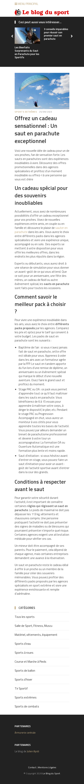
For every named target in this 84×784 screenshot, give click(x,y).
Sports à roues (24, 652)
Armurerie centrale (25, 733)
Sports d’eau (23, 643)
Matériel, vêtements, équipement (36, 634)
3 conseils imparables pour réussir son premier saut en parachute (56, 34)
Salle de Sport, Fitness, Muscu (33, 625)
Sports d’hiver (23, 679)
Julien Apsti (33, 751)
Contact (32, 767)
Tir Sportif (21, 688)
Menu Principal (27, 4)
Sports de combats (27, 706)
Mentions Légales (47, 767)
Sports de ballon (25, 670)
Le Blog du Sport (51, 773)
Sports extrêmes (26, 111)
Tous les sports (25, 617)
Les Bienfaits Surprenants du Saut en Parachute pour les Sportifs (27, 52)
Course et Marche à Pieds (30, 661)
